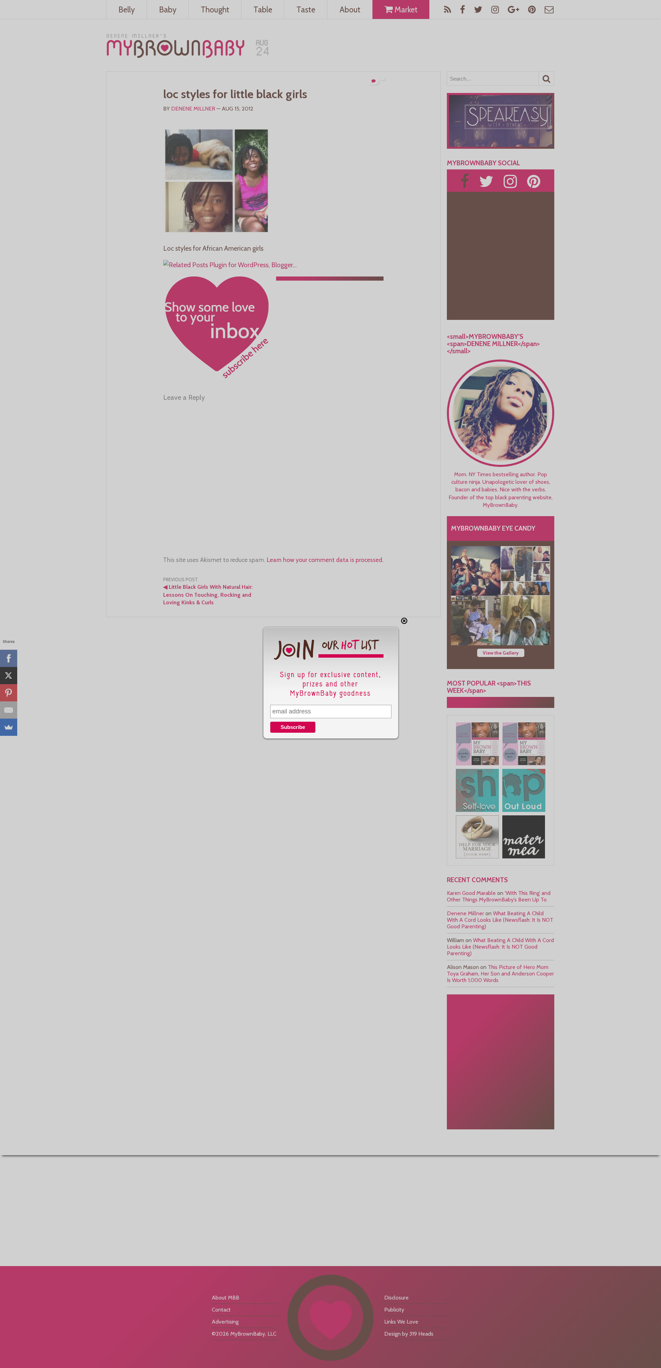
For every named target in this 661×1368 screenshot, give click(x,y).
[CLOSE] (404, 620)
